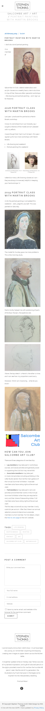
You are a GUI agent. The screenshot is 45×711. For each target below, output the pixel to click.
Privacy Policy (39, 708)
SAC (19, 536)
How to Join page (13, 518)
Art (34, 13)
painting (26, 532)
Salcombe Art (18, 13)
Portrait (9, 536)
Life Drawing (19, 527)
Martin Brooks (12, 532)
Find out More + (22, 681)
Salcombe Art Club (13, 541)
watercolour (31, 541)
